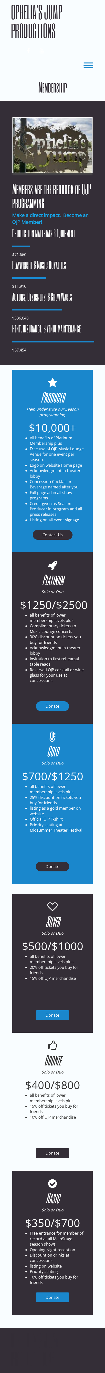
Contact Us (52, 534)
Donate (52, 706)
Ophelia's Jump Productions (36, 21)
